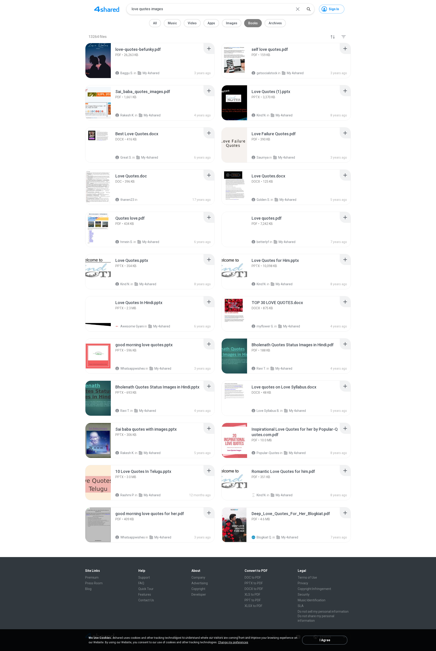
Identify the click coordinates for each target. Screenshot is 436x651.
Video (192, 23)
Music (172, 23)
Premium (92, 577)
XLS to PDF (252, 594)
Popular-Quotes (268, 453)
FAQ (141, 583)
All (155, 23)
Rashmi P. (127, 495)
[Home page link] (106, 9)
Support (144, 577)
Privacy (303, 583)
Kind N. (261, 495)
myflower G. (265, 326)
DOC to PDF (253, 577)
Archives (275, 23)
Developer (198, 594)
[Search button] (308, 9)
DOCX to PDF (254, 589)
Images (231, 23)
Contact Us (146, 600)
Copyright (198, 589)
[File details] (103, 60)
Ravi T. (261, 368)
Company (198, 577)
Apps (211, 23)
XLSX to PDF (253, 606)
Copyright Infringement (314, 589)
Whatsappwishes (132, 368)
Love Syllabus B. (268, 411)
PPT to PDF (253, 600)
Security (304, 594)
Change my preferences (233, 642)
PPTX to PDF (254, 583)
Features (144, 594)
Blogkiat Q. (264, 537)
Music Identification (311, 600)
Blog (88, 589)
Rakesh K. (127, 453)
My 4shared (161, 326)
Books (253, 23)
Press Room (94, 583)
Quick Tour (146, 589)
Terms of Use (307, 577)
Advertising (199, 583)
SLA (301, 606)
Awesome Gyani (132, 326)
